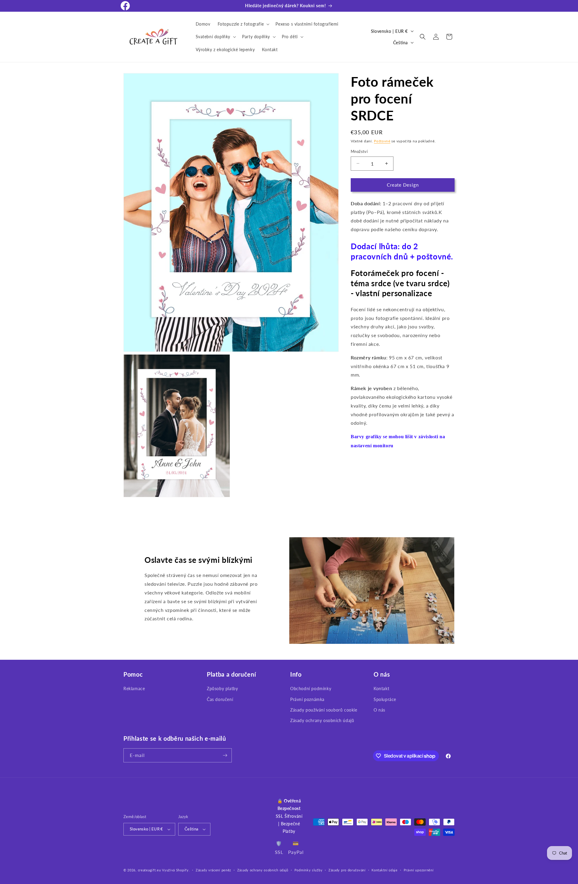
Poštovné (382, 141)
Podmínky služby (308, 870)
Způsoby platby (222, 688)
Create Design (403, 185)
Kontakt (381, 688)
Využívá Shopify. (176, 870)
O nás (379, 709)
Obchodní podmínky (310, 688)
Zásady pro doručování (347, 870)
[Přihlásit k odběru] (225, 755)
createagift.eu (149, 870)
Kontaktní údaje (384, 870)
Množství (359, 151)
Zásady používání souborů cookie (323, 709)
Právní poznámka (307, 699)
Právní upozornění (419, 870)
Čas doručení (220, 699)
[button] (243, 24)
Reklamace (134, 688)
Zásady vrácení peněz (213, 870)
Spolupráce (385, 699)
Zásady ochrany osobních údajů (322, 720)
